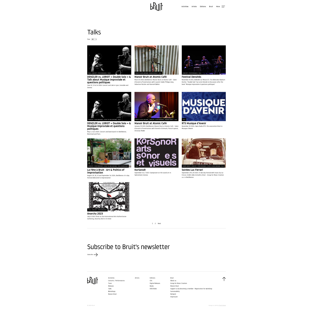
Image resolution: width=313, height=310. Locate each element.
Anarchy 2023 (95, 213)
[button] (220, 6)
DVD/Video (153, 289)
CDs (151, 281)
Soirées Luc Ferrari (192, 170)
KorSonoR (140, 170)
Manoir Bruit (112, 294)
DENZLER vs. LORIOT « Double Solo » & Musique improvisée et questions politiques (109, 126)
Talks (110, 289)
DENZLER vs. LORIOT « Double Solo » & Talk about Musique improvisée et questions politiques (109, 79)
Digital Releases (155, 283)
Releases (111, 286)
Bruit (211, 6)
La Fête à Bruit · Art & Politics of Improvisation (105, 171)
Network (173, 294)
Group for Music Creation (178, 283)
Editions (203, 6)
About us (173, 281)
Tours (110, 283)
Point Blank (222, 305)
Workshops (111, 291)
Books (152, 286)
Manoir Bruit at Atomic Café (150, 77)
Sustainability (175, 291)
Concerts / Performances (116, 281)
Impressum (174, 297)
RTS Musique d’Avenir (194, 123)
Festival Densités (191, 77)
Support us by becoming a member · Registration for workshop (191, 289)
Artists (194, 6)
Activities (185, 6)
